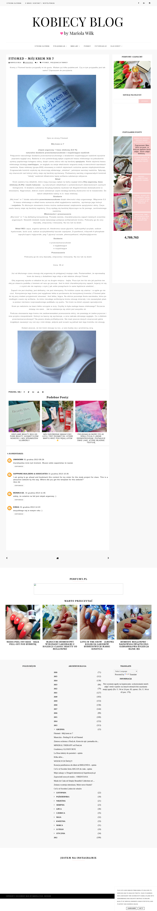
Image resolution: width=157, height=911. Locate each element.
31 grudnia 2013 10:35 (58, 474)
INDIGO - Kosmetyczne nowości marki (142, 178)
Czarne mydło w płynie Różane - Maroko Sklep (141, 159)
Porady (87, 46)
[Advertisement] (132, 258)
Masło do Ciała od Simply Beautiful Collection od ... (74, 781)
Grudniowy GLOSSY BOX (65, 749)
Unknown (18, 459)
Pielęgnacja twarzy (59, 62)
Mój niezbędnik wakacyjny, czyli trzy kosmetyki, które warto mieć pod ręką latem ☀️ (57, 437)
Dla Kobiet (116, 46)
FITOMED (45, 62)
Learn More (132, 908)
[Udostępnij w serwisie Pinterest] (43, 392)
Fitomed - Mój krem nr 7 (63, 733)
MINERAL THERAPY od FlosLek (68, 745)
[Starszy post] (108, 558)
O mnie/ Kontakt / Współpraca (40, 3)
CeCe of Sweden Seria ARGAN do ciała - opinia (73, 769)
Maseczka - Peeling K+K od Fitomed (68, 737)
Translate (133, 674)
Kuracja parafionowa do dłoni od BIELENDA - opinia (75, 765)
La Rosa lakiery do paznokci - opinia (68, 753)
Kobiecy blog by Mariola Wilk (31, 896)
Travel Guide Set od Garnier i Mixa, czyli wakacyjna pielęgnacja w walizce (141, 199)
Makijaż (75, 46)
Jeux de (16, 482)
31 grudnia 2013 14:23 (30, 507)
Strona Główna (14, 3)
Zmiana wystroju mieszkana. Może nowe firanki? (73, 785)
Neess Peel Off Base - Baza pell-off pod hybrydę (23, 643)
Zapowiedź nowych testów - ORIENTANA (71, 777)
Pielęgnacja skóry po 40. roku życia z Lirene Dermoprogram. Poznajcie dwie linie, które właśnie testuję (91, 438)
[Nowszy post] (7, 558)
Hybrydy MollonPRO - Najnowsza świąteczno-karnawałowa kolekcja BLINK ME (134, 645)
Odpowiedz (19, 466)
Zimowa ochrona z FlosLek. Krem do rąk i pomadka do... (76, 741)
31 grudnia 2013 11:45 (35, 493)
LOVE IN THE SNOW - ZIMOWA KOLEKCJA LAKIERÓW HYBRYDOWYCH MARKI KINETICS (97, 645)
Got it (141, 908)
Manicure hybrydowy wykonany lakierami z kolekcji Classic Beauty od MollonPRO (60, 645)
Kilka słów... (59, 757)
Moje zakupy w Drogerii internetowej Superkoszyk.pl (75, 773)
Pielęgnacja (59, 46)
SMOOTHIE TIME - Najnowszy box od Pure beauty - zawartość (141, 217)
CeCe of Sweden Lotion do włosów (68, 789)
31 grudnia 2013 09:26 (34, 459)
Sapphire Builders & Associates (30, 474)
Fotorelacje (101, 46)
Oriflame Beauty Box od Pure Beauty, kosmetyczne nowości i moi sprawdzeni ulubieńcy (24, 437)
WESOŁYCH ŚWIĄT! (63, 761)
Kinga (16, 507)
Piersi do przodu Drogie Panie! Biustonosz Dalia (142, 140)
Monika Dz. (19, 493)
